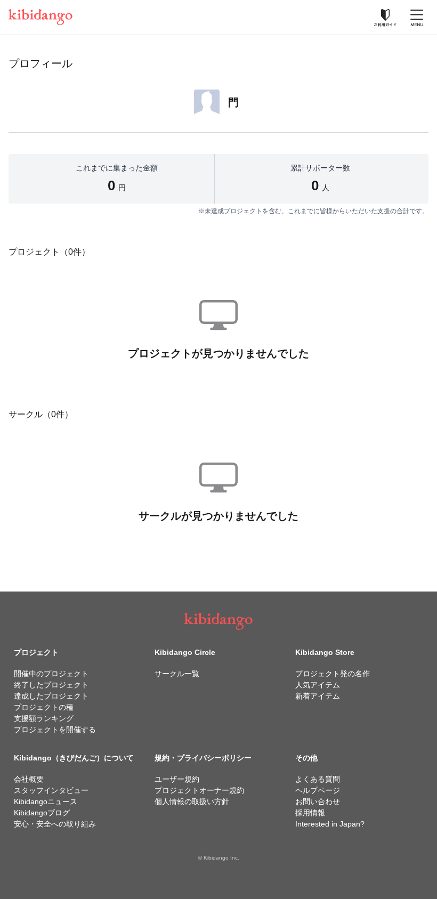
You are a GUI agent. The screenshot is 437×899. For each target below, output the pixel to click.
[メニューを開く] (416, 17)
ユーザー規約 (177, 779)
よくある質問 (317, 779)
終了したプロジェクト (51, 685)
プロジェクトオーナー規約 (199, 790)
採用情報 (310, 812)
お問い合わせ (317, 801)
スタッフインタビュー (51, 790)
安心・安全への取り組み (55, 824)
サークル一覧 (177, 673)
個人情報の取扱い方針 (192, 801)
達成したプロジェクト (51, 696)
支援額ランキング (44, 718)
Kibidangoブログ (42, 812)
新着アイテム (317, 696)
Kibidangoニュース (45, 801)
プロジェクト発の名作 (332, 673)
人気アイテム (317, 685)
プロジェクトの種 (44, 707)
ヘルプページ (317, 790)
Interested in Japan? (330, 824)
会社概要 (29, 779)
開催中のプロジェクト (51, 673)
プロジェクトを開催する (55, 729)
